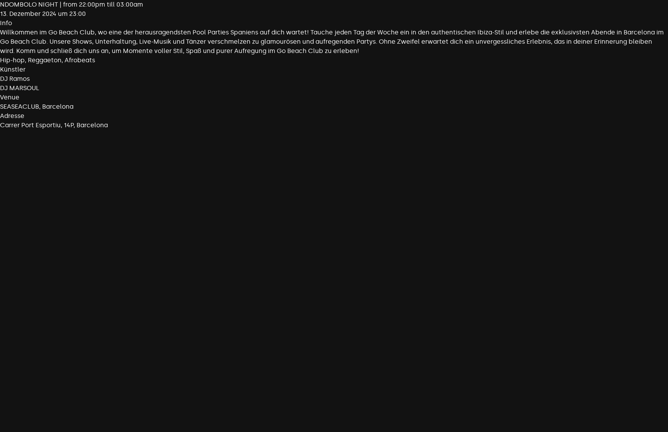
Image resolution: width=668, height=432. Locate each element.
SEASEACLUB (19, 106)
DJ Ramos (15, 78)
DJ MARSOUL (19, 88)
